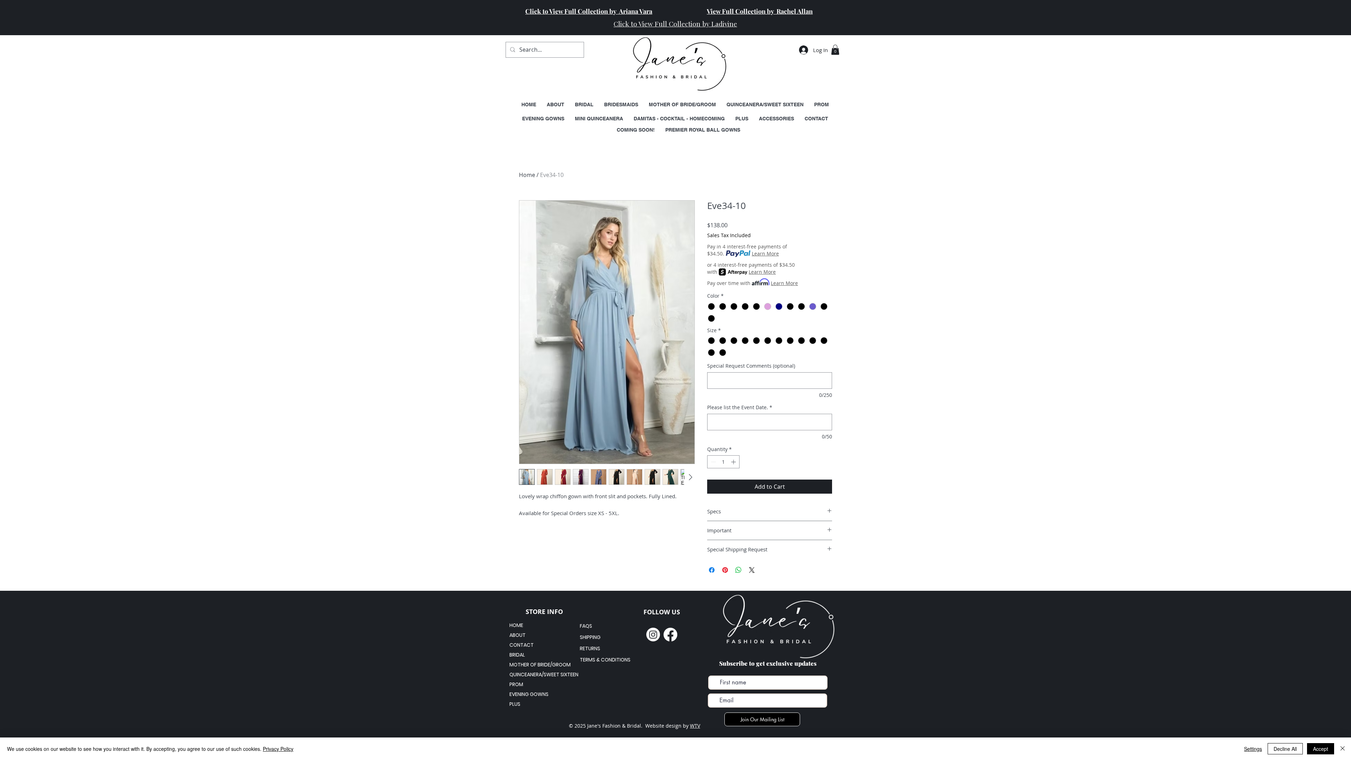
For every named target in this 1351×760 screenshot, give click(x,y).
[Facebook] (670, 634)
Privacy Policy (278, 748)
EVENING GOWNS (528, 694)
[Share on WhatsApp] (738, 570)
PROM (516, 684)
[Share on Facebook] (712, 570)
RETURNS (590, 648)
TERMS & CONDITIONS (605, 659)
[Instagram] (653, 634)
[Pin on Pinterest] (725, 570)
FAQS (586, 625)
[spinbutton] (723, 462)
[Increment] (734, 462)
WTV (695, 725)
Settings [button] (1253, 748)
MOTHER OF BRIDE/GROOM (534, 664)
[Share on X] (752, 570)
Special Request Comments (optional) (751, 365)
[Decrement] (712, 462)
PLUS (514, 704)
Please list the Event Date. (739, 407)
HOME (516, 625)
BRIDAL (517, 654)
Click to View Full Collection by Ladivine (675, 23)
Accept (1320, 748)
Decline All (1285, 748)
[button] (835, 50)
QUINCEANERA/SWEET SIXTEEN (534, 674)
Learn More (765, 253)
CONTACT (521, 644)
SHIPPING (590, 637)
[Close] (1342, 748)
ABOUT (517, 635)
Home (527, 175)
